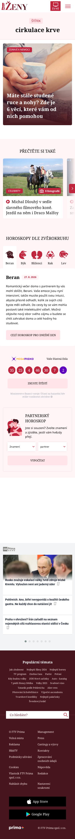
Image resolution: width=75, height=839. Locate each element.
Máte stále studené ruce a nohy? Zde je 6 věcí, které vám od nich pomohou (31, 105)
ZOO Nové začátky (39, 678)
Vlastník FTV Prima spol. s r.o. (21, 775)
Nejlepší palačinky (50, 696)
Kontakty (43, 750)
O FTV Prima (17, 732)
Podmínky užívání (20, 757)
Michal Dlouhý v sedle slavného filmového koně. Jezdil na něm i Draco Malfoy (32, 207)
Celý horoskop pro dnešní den (33, 335)
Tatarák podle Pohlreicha (31, 687)
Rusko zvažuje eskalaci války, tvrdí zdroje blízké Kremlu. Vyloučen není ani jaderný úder (35, 582)
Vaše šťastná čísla (57, 359)
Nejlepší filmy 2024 (37, 669)
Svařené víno (57, 683)
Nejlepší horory (58, 669)
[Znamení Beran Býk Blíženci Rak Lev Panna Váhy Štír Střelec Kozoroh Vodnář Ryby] (21, 447)
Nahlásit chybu (18, 784)
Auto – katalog (59, 678)
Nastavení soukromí (44, 786)
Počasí (58, 673)
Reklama (14, 744)
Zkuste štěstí (37, 383)
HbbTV (13, 750)
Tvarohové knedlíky (26, 696)
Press (41, 738)
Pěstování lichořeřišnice (25, 692)
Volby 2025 (41, 683)
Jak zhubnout (16, 669)
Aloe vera (52, 687)
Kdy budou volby (17, 678)
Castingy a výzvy (48, 744)
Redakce (43, 773)
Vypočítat (37, 460)
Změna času (35, 673)
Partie (48, 673)
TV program (20, 673)
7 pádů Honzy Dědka (22, 683)
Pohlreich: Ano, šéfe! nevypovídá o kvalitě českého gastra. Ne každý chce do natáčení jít (37, 601)
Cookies (14, 767)
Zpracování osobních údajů (47, 759)
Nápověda (44, 767)
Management (46, 732)
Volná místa (16, 738)
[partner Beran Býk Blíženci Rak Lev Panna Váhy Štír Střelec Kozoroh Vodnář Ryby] (52, 447)
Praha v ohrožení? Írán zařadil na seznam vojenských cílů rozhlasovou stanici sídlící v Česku (37, 621)
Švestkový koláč (37, 701)
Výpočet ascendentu (52, 692)
